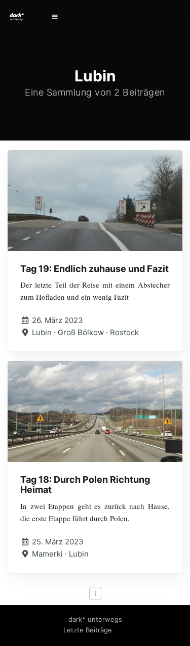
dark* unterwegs (95, 619)
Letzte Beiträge (87, 630)
